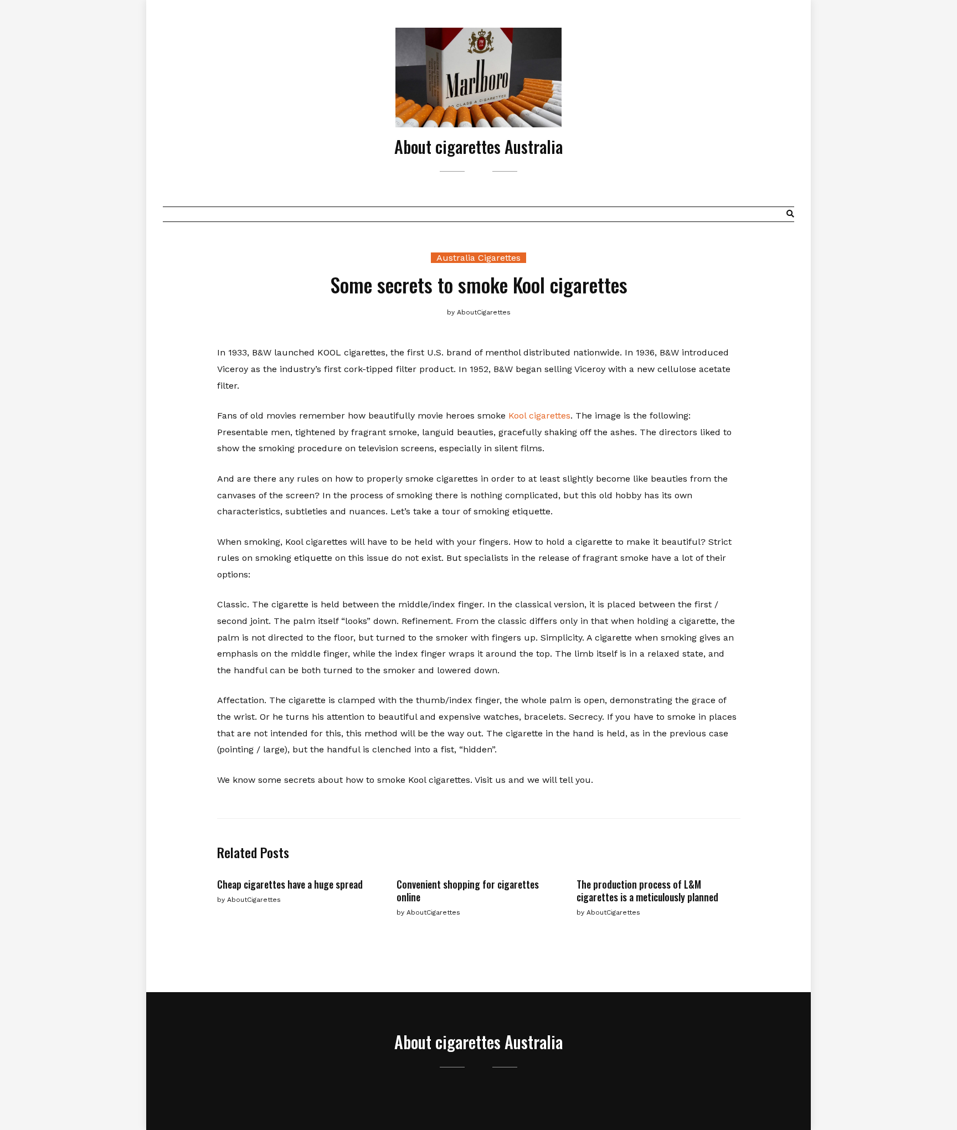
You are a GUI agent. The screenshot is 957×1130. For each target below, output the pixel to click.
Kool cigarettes (539, 415)
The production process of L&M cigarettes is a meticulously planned (647, 890)
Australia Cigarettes (478, 257)
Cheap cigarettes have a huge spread (290, 884)
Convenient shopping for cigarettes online (468, 890)
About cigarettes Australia (478, 146)
